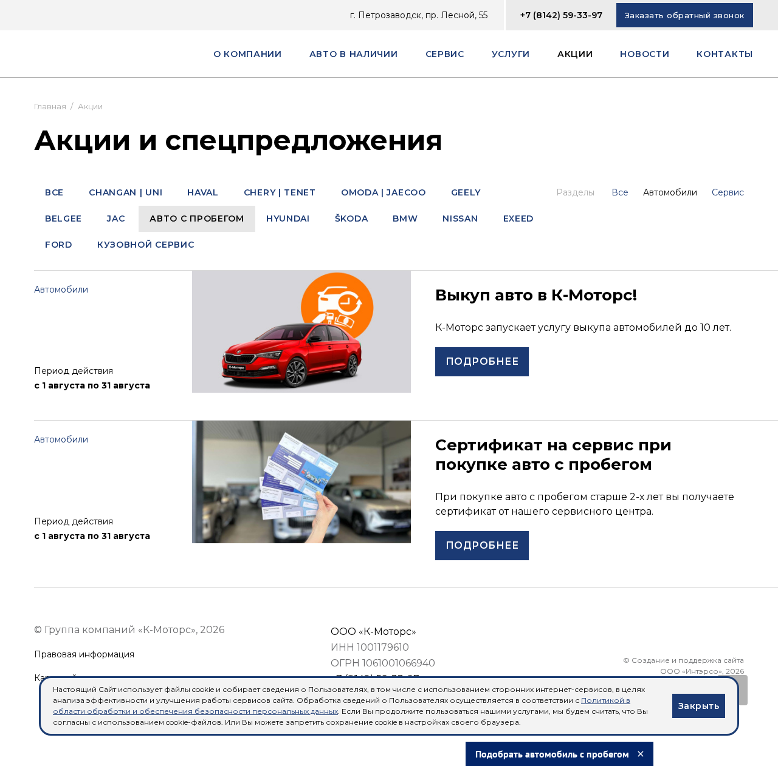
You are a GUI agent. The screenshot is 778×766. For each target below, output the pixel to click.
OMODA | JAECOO (383, 192)
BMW (405, 218)
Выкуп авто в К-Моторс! (536, 295)
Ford (58, 244)
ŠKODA (351, 218)
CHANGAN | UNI (125, 192)
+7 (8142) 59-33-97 (561, 15)
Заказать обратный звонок (685, 15)
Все (54, 192)
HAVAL (203, 192)
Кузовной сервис (145, 244)
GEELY (466, 192)
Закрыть (698, 705)
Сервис (728, 192)
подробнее (482, 361)
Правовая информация (84, 654)
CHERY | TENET (280, 192)
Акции (575, 54)
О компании (247, 54)
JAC (116, 218)
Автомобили (670, 192)
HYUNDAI (288, 218)
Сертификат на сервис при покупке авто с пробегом (553, 454)
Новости (644, 54)
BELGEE (63, 218)
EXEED (518, 218)
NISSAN (460, 218)
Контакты (725, 54)
